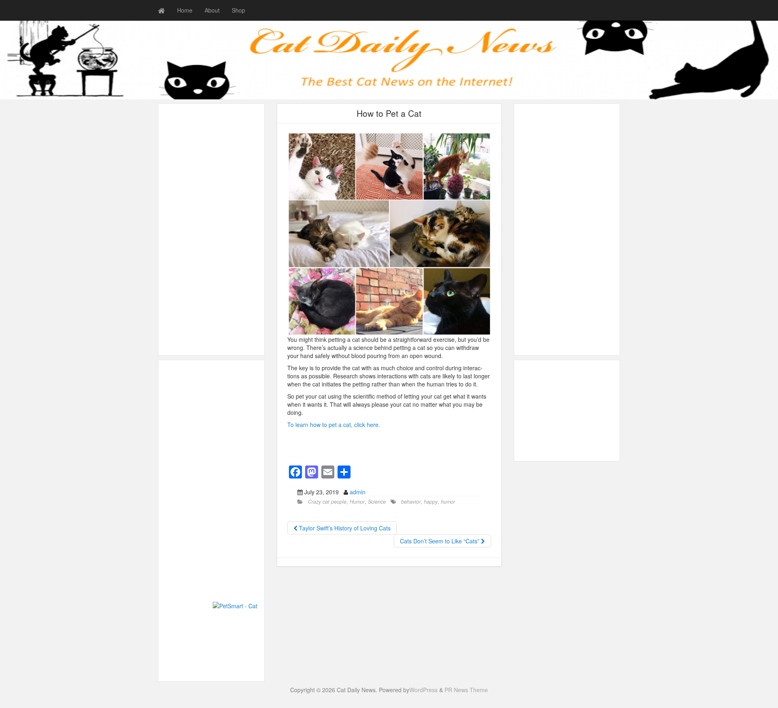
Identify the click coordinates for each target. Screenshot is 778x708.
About (212, 10)
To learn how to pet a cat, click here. (333, 425)
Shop (238, 10)
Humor (357, 501)
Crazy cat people (327, 501)
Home (184, 10)
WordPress (423, 690)
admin (357, 492)
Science (377, 501)
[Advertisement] (211, 229)
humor (448, 501)
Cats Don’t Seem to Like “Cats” (440, 541)
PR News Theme (466, 690)
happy (431, 501)
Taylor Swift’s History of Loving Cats (344, 528)
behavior (411, 501)
